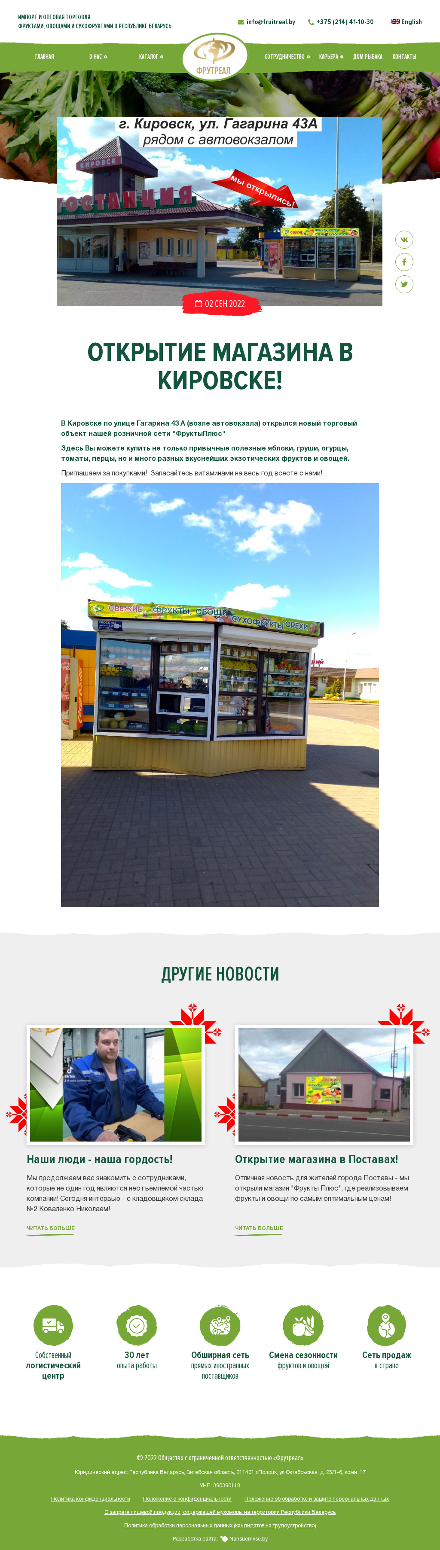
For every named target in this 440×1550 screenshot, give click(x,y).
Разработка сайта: (220, 1539)
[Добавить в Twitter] (404, 284)
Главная (44, 57)
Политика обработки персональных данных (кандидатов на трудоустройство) (220, 1525)
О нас (95, 57)
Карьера (328, 57)
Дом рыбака (367, 57)
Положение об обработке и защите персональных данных (316, 1499)
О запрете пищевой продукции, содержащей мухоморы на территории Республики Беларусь (220, 1512)
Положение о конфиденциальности (187, 1499)
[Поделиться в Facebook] (404, 262)
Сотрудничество (285, 57)
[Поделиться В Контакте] (404, 240)
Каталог (148, 57)
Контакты (404, 57)
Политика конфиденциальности (90, 1499)
